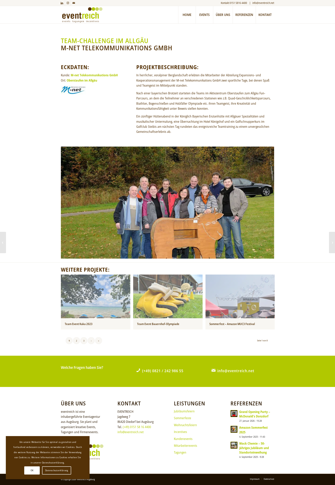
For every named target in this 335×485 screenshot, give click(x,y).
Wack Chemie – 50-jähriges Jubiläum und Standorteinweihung (254, 448)
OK (32, 470)
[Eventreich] (82, 14)
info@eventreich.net (263, 3)
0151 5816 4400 (239, 3)
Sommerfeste (182, 418)
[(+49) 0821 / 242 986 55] (138, 370)
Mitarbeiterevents (185, 445)
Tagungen (180, 452)
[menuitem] (187, 14)
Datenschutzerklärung (56, 470)
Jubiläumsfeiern (184, 411)
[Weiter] (265, 203)
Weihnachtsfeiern (185, 425)
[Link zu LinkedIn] (62, 3)
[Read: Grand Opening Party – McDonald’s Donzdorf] (234, 413)
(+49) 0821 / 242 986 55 (162, 370)
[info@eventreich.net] (213, 370)
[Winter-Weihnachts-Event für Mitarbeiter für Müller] (332, 242)
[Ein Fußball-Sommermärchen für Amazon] (3, 242)
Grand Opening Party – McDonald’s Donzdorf (254, 414)
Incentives (180, 432)
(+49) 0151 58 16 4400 (137, 427)
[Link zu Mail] (74, 3)
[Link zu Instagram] (68, 3)
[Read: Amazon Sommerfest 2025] (234, 429)
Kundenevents (183, 439)
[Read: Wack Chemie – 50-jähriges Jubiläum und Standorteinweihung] (234, 445)
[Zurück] (69, 203)
